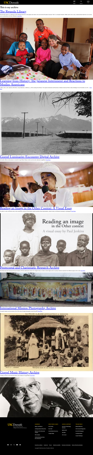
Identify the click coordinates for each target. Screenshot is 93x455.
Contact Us (46, 445)
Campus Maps (51, 433)
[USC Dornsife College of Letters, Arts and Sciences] (11, 3)
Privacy (50, 445)
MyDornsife (64, 430)
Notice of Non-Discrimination (77, 445)
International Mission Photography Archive (28, 308)
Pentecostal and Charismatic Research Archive (29, 268)
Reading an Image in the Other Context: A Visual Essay (36, 208)
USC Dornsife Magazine (80, 428)
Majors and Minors (39, 426)
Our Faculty (50, 426)
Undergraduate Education (40, 428)
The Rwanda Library (13, 12)
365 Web (63, 432)
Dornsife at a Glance (38, 445)
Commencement (79, 433)
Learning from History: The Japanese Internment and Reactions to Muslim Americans (42, 83)
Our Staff (50, 428)
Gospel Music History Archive (19, 373)
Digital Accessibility (56, 445)
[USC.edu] (88, 2)
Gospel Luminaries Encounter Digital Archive (29, 157)
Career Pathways (79, 435)
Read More (19, 16)
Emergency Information (66, 445)
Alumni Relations (79, 426)
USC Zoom (64, 434)
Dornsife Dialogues (80, 431)
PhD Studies (37, 434)
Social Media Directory (53, 431)
